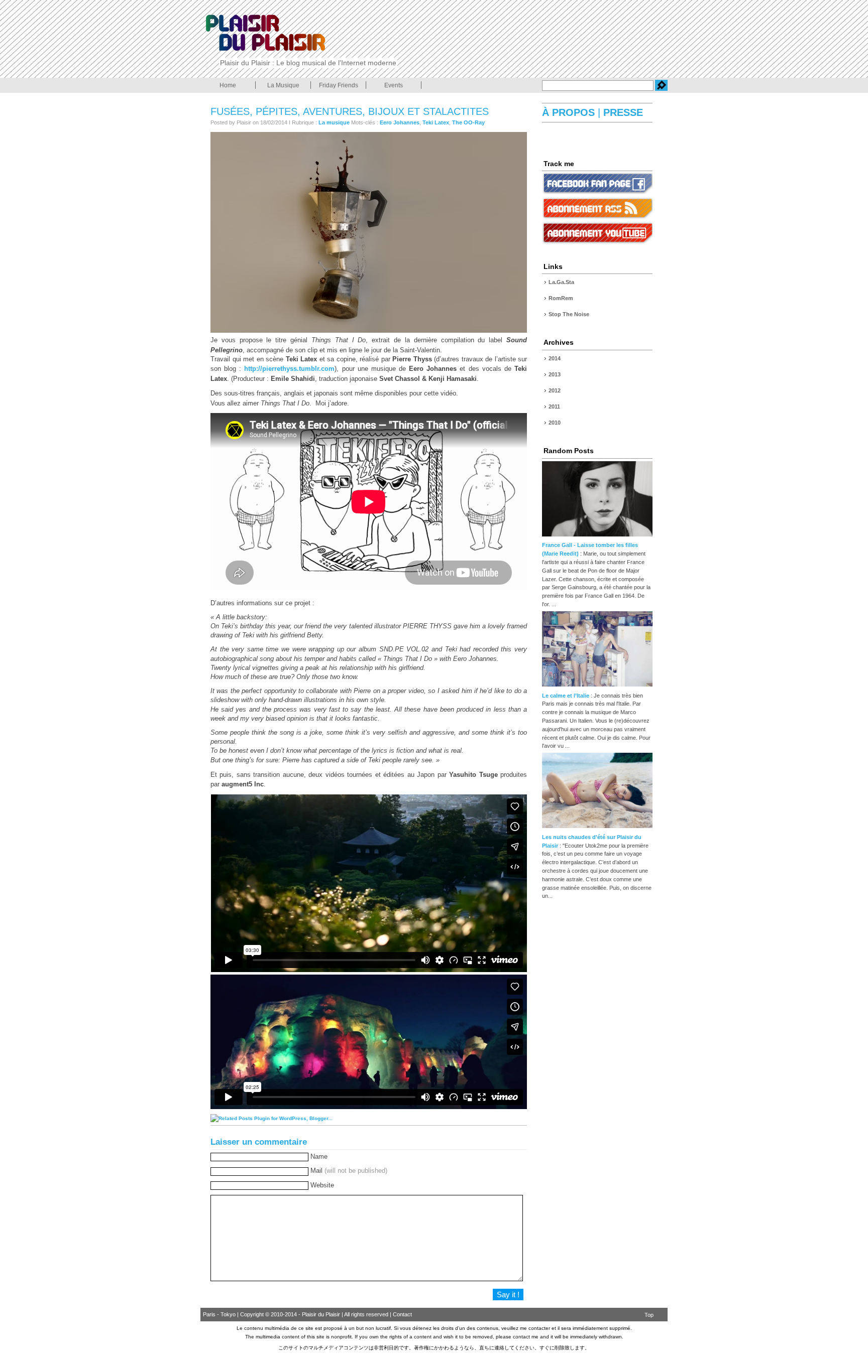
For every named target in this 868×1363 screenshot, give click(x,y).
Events (393, 85)
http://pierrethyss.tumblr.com (289, 368)
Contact (402, 1314)
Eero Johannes (399, 122)
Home (228, 85)
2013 (555, 374)
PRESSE (621, 112)
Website (322, 1185)
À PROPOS (570, 112)
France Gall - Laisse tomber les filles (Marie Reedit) (590, 549)
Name (319, 1156)
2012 (555, 390)
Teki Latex (435, 122)
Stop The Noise (569, 314)
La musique (334, 122)
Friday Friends (338, 85)
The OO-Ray (468, 122)
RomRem (561, 298)
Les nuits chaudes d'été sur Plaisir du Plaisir (591, 841)
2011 (554, 406)
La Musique (283, 85)
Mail (348, 1170)
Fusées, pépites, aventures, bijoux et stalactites (349, 111)
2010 (555, 423)
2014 (555, 358)
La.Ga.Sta (561, 282)
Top (649, 1315)
